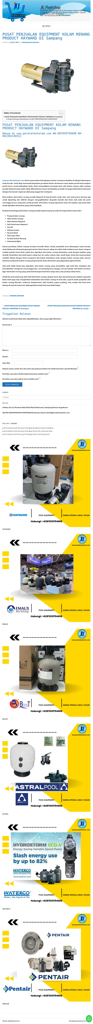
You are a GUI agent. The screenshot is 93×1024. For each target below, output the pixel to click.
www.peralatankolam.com (13, 180)
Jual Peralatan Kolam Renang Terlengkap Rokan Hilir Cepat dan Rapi (27, 431)
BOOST (5, 719)
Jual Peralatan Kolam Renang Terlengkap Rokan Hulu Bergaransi (26, 434)
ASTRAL (5, 814)
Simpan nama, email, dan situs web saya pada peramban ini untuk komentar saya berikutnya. (39, 369)
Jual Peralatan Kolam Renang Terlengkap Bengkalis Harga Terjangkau (28, 428)
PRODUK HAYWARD (17, 296)
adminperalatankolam (30, 42)
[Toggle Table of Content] (59, 114)
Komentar (7, 325)
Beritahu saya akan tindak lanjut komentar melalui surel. (25, 374)
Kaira (18, 1021)
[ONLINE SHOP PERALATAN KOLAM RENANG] (46, 11)
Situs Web (6, 363)
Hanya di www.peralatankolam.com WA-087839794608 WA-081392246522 (32, 119)
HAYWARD (6, 529)
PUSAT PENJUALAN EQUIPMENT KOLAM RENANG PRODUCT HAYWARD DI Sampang (33, 117)
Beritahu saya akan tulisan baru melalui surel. (20, 379)
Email (5, 357)
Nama (5, 350)
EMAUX (5, 624)
